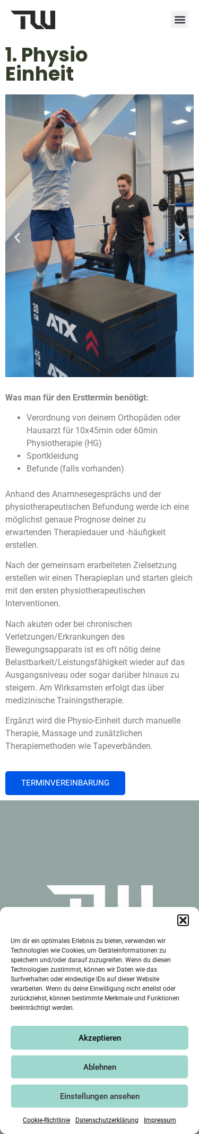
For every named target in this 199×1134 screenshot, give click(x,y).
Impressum (160, 1120)
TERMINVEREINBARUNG (65, 783)
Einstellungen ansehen (100, 1096)
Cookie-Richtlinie (46, 1120)
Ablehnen (99, 1067)
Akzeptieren (100, 1038)
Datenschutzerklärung (107, 1120)
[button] (183, 920)
